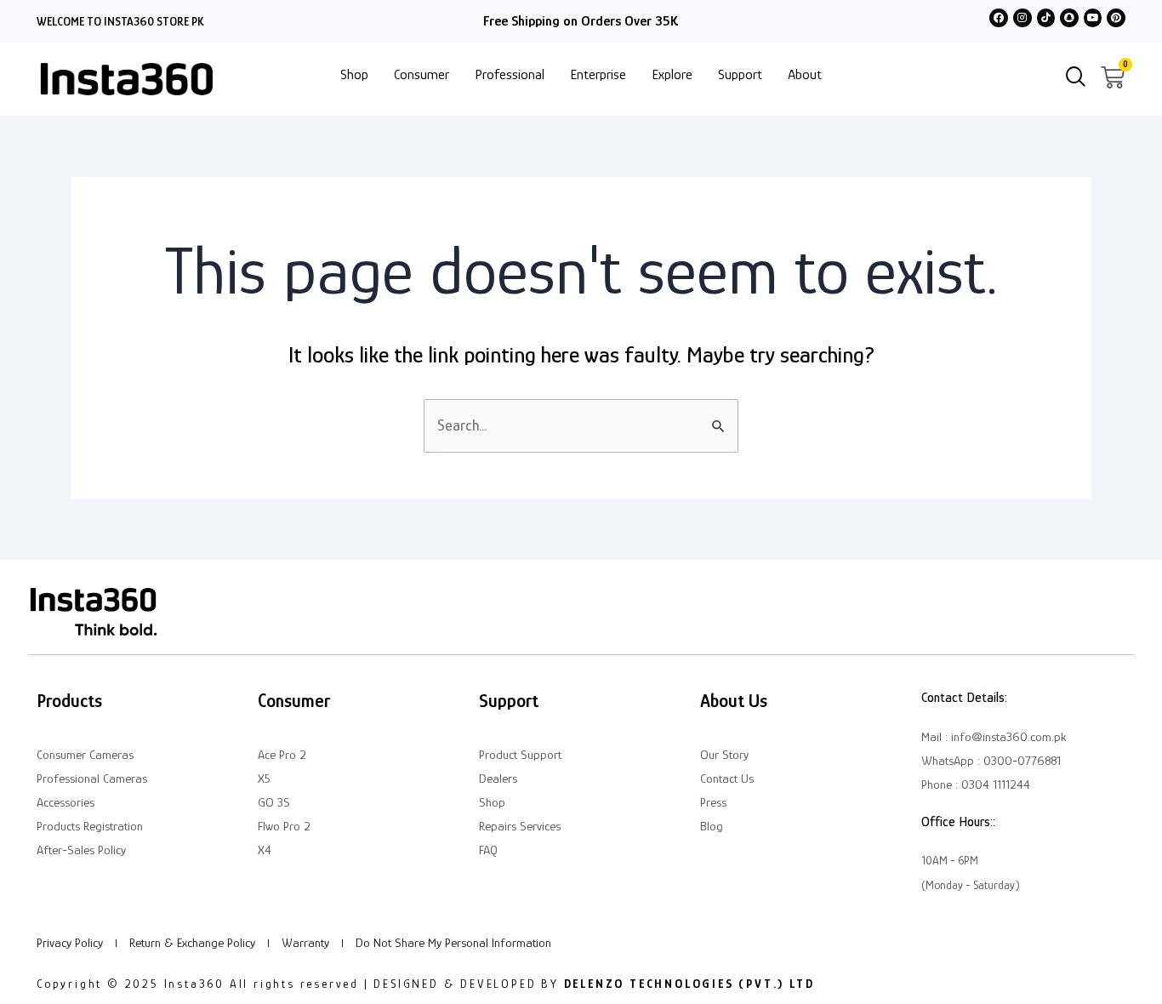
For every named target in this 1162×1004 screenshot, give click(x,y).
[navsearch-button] (1076, 78)
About (805, 74)
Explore (672, 74)
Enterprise (598, 74)
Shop (354, 74)
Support (740, 74)
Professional (509, 74)
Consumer (421, 74)
